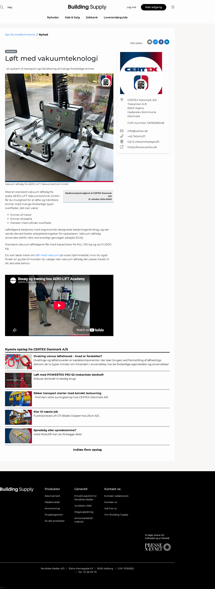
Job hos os (110, 508)
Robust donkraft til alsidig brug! (69, 376)
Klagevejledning (83, 511)
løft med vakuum (47, 255)
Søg (9, 7)
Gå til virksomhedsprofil (143, 141)
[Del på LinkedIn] (166, 41)
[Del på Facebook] (161, 41)
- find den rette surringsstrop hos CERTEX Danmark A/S (71, 395)
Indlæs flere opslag (87, 449)
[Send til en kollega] (149, 41)
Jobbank (92, 17)
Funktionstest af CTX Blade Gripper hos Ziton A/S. (67, 413)
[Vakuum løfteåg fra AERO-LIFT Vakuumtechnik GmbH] (59, 128)
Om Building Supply (116, 514)
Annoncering (52, 508)
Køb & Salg (72, 17)
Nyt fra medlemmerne (20, 34)
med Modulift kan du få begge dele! (58, 432)
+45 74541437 (136, 136)
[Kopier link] (155, 41)
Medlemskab (52, 502)
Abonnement (52, 495)
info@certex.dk (137, 131)
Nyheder (53, 17)
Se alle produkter (55, 520)
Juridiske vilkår (83, 505)
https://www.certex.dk (142, 147)
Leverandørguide (116, 17)
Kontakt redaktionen (116, 495)
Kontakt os (110, 502)
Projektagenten (54, 514)
